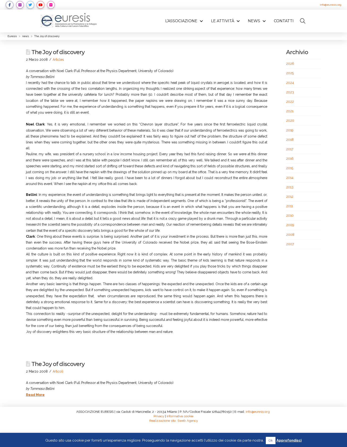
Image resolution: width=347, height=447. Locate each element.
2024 (290, 83)
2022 (290, 101)
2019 (289, 130)
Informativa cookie (180, 416)
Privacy (159, 416)
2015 (289, 168)
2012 (289, 196)
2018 (290, 140)
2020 (290, 120)
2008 (290, 234)
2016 (290, 158)
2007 (290, 244)
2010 (290, 215)
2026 (290, 63)
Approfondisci (289, 440)
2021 (289, 111)
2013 (289, 187)
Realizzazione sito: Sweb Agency (173, 420)
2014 (289, 178)
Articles (58, 59)
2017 (289, 149)
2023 (290, 92)
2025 (290, 73)
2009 (290, 225)
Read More (35, 395)
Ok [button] (271, 440)
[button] (303, 21)
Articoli (58, 371)
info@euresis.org (330, 4)
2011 (289, 206)
